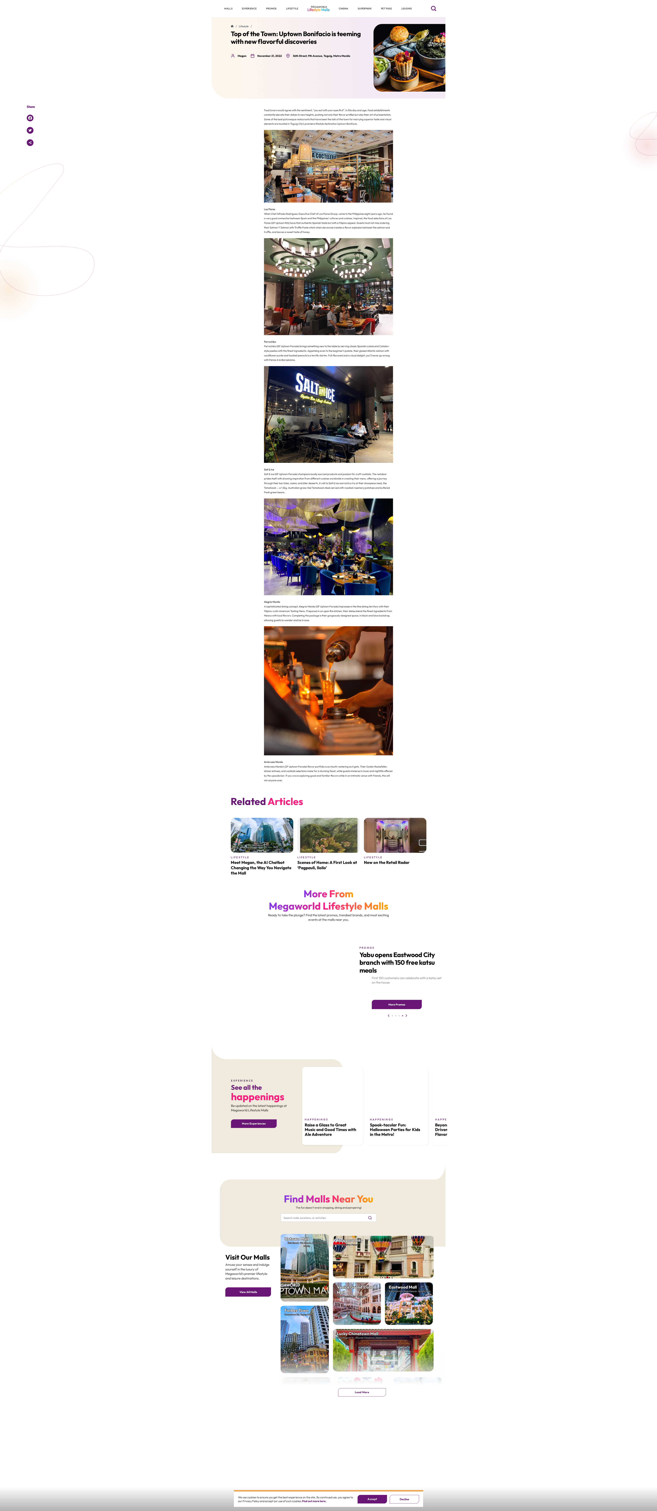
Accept (372, 1499)
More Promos (396, 1004)
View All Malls (248, 1292)
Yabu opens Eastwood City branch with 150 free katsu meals (397, 962)
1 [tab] (392, 1016)
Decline (404, 1499)
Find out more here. (314, 1501)
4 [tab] (402, 1016)
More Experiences (254, 1123)
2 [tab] (395, 1016)
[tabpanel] (299, 981)
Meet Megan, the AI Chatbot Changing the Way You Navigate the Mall (261, 868)
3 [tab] (399, 1016)
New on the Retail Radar (387, 862)
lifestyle (244, 26)
